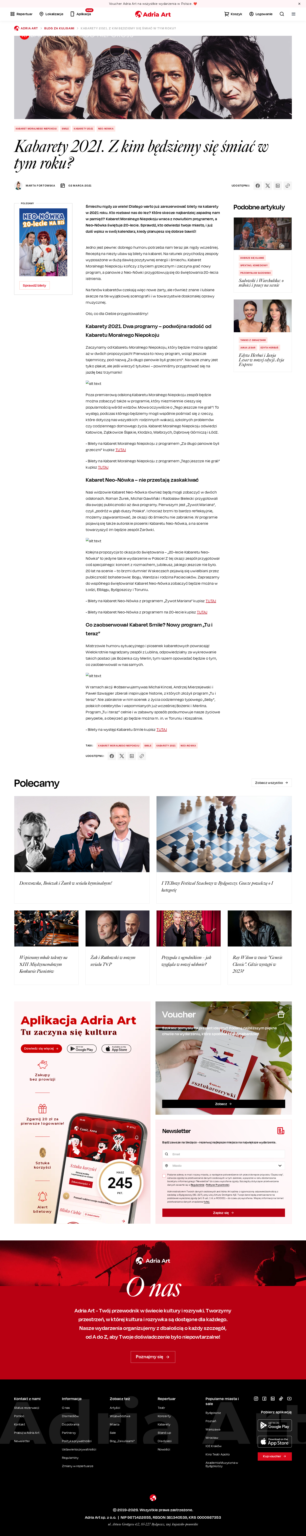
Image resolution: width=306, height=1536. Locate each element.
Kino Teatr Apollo (218, 1454)
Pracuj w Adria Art (26, 1432)
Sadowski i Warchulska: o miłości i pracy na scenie (261, 282)
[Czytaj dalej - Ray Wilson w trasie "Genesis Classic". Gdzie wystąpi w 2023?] (260, 928)
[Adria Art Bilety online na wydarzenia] (153, 14)
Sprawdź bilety (34, 285)
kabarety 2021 (83, 128)
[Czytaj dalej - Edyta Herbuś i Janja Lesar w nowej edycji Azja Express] (263, 316)
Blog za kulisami (59, 28)
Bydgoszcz (213, 1412)
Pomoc (19, 1416)
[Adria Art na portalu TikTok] (281, 1398)
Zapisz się (221, 1213)
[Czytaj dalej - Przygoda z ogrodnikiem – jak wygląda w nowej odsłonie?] (189, 928)
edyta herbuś (269, 347)
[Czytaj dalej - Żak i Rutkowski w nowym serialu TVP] (118, 928)
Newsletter (22, 1441)
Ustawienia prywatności (79, 1449)
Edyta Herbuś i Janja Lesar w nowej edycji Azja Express (261, 360)
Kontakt (19, 1424)
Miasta (114, 1424)
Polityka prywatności (77, 1441)
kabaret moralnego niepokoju (36, 128)
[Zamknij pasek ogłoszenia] (299, 3)
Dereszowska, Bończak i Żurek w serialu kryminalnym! (65, 883)
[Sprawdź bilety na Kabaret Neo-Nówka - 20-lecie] (43, 242)
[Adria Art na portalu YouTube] (289, 1398)
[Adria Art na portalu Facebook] (264, 1398)
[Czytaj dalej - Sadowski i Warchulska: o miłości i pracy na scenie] (263, 234)
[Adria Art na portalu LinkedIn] (272, 1398)
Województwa (120, 1416)
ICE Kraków (214, 1446)
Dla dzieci (165, 1441)
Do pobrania (70, 1424)
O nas (66, 1407)
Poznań (211, 1421)
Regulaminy (70, 1457)
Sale (113, 1432)
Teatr (161, 1407)
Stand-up (164, 1432)
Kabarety (164, 1424)
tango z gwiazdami (253, 340)
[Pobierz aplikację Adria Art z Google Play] (275, 1425)
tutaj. (207, 1201)
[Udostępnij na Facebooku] (258, 186)
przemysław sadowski (255, 272)
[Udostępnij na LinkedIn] (278, 186)
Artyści (115, 1407)
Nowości (164, 1449)
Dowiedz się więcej (39, 1048)
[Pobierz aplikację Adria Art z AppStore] (275, 1442)
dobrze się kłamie (252, 257)
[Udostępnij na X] (268, 186)
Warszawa (213, 1429)
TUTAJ (121, 450)
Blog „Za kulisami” (122, 1441)
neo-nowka (106, 128)
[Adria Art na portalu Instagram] (256, 1398)
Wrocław (212, 1437)
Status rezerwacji (26, 1407)
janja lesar (248, 347)
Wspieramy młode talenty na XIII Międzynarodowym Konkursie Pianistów (43, 964)
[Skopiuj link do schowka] (288, 186)
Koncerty (164, 1416)
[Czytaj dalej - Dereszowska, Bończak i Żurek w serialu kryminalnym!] (81, 834)
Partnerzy (69, 1432)
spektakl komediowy (254, 265)
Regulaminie (197, 1184)
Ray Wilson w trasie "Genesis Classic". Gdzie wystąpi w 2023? (257, 964)
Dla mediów (70, 1416)
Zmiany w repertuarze (77, 1466)
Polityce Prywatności (217, 1184)
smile (65, 128)
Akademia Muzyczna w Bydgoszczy (222, 1464)
